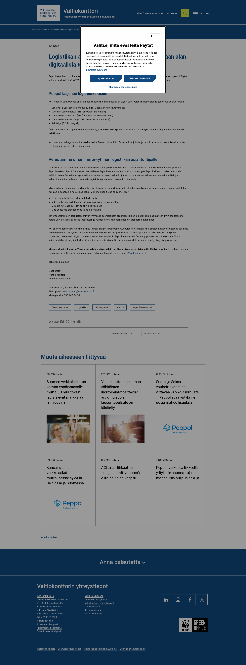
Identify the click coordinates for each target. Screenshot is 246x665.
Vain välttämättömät (140, 78)
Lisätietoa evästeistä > (97, 70)
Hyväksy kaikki (106, 78)
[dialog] (123, 59)
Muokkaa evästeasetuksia (123, 87)
